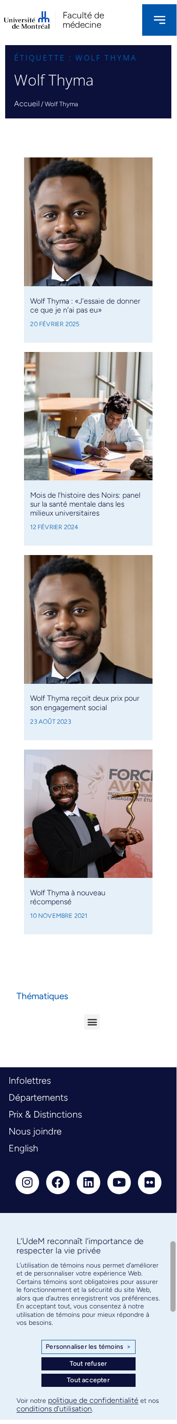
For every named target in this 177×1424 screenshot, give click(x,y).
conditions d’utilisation (54, 1408)
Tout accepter (88, 1380)
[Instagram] (27, 1182)
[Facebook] (58, 1182)
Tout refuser (88, 1364)
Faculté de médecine (83, 20)
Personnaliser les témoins (88, 1347)
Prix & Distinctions (45, 1114)
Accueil (27, 103)
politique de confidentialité (93, 1400)
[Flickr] (149, 1182)
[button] (92, 1022)
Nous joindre (35, 1131)
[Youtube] (119, 1182)
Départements (38, 1097)
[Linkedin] (88, 1182)
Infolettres (29, 1080)
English (23, 1148)
